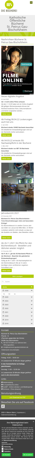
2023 (6, 304)
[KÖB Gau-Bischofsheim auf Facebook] (3, 406)
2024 (6, 301)
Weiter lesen (6, 114)
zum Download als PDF (17, 397)
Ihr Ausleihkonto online (10, 384)
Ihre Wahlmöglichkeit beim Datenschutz (17, 423)
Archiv (5, 287)
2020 (6, 316)
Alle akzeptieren (27, 455)
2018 (6, 323)
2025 (6, 297)
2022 (6, 308)
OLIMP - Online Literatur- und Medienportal (17, 387)
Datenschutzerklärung (9, 415)
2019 (6, 320)
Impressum (21, 412)
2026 (6, 290)
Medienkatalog (8, 382)
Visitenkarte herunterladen (10, 350)
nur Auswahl (6, 455)
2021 (6, 312)
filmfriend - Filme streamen (12, 389)
